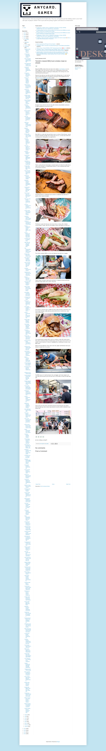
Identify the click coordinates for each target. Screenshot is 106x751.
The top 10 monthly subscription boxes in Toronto (27, 512)
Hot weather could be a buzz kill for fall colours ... (28, 294)
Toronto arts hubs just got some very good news (28, 337)
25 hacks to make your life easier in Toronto (27, 75)
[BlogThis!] (53, 443)
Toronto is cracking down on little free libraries (28, 218)
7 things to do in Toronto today (28, 670)
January (26, 726)
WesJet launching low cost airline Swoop (28, 279)
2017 (25, 38)
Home (53, 484)
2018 (25, 36)
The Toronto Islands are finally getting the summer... (28, 387)
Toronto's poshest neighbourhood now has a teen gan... (28, 641)
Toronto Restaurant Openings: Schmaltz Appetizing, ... (28, 665)
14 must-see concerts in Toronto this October (27, 55)
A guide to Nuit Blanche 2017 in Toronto (27, 51)
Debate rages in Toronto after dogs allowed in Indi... (28, 383)
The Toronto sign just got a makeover (28, 646)
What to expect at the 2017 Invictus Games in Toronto (27, 700)
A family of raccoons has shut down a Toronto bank (28, 223)
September (27, 46)
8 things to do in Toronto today (28, 373)
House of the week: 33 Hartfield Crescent (27, 321)
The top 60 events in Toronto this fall (27, 467)
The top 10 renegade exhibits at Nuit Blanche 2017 (28, 91)
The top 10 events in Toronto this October (27, 177)
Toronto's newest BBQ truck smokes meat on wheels (28, 461)
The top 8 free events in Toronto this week (27, 471)
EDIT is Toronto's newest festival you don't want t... (28, 359)
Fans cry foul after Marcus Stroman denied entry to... (28, 678)
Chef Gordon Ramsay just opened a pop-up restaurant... (27, 353)
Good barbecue (62, 69)
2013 (25, 733)
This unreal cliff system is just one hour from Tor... (28, 559)
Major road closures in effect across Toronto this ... (28, 650)
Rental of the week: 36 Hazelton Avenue (27, 684)
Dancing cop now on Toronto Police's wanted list (27, 593)
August (26, 714)
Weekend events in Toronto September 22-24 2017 (27, 608)
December (27, 39)
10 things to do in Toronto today (27, 298)
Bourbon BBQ (48, 77)
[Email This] (51, 443)
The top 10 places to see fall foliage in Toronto (28, 476)
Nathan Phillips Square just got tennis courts (28, 564)
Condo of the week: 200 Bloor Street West (27, 168)
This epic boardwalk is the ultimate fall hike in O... (28, 118)
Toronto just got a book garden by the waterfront (28, 533)
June (26, 718)
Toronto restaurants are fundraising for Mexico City (27, 315)
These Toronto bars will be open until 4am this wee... (27, 264)
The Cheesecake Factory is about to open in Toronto (28, 250)
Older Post (68, 484)
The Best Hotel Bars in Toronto (27, 583)
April (26, 721)
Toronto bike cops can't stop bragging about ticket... (28, 655)
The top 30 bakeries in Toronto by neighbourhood (28, 481)
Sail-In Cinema (40, 77)
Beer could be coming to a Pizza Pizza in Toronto (27, 673)
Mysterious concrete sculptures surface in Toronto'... (27, 405)
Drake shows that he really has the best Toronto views (28, 426)
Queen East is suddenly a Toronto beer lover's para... (28, 500)
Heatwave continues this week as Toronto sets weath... (28, 451)
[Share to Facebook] (55, 443)
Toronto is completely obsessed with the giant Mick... (28, 332)
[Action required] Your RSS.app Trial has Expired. (46, 44)
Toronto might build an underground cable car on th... (28, 494)
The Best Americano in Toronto (28, 269)
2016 (25, 728)
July (25, 716)
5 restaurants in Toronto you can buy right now (28, 544)
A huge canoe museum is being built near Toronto (28, 598)
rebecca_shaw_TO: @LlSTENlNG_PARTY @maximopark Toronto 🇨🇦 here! (51, 48)
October (26, 44)
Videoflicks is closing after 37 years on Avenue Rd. (27, 163)
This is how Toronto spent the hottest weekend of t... (28, 420)
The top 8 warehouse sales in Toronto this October (27, 147)
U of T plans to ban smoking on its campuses (28, 660)
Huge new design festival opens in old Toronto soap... (28, 124)
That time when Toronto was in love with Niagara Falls (28, 528)
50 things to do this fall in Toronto (27, 490)
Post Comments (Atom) (45, 486)
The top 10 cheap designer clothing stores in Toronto (27, 80)
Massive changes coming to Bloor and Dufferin (27, 130)
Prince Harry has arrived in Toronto (28, 572)
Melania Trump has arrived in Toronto (28, 486)
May (26, 719)
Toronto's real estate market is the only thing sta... (28, 348)
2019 (25, 34)
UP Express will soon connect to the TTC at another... (28, 625)
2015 (25, 730)
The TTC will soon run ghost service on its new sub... (28, 195)
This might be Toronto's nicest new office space (27, 259)
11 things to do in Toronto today (27, 239)
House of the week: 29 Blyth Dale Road (27, 603)
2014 (25, 732)
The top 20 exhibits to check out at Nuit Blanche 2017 (28, 392)
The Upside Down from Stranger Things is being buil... (27, 326)
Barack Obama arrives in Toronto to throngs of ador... (27, 112)
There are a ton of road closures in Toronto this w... (28, 201)
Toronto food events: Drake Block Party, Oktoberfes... (28, 588)
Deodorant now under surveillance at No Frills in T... (28, 342)
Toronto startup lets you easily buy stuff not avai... (27, 710)
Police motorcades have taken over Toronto (28, 431)
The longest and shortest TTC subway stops (28, 64)
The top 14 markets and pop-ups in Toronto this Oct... (27, 303)
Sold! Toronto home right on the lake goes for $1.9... (28, 86)
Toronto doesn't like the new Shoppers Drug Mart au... (28, 620)
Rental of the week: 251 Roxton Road (28, 255)
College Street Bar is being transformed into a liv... (27, 97)
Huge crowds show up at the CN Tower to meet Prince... (28, 288)
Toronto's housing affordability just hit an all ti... (28, 107)
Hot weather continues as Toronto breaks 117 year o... (28, 308)
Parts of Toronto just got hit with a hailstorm (28, 102)
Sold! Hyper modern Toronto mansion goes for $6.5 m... (28, 578)
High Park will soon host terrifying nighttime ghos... (27, 244)
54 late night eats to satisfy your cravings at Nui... (28, 136)
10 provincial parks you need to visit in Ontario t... (28, 523)
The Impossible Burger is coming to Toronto (28, 283)
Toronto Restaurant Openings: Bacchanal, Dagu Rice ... (28, 234)
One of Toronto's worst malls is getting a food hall (28, 60)
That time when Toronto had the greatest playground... (28, 569)
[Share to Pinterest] (57, 443)
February (26, 724)
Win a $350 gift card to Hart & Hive (28, 410)
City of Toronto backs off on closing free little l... (27, 172)
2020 (25, 33)
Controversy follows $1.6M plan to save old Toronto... (28, 695)
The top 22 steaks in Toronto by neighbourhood (28, 69)
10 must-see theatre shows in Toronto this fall (27, 635)
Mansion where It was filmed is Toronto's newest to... (28, 705)
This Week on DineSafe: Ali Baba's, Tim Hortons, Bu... (28, 446)
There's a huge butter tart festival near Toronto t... (27, 548)
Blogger (58, 741)
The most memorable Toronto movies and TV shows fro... (27, 506)
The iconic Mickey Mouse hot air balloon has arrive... (28, 415)
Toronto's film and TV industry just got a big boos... (27, 189)
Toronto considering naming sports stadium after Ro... (28, 228)
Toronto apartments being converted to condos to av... (27, 399)
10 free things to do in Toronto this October (28, 364)
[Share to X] (54, 443)
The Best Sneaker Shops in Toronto (27, 436)
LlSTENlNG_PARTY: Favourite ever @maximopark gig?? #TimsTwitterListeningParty (52, 45)
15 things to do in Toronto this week (27, 456)
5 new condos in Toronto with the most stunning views (28, 377)
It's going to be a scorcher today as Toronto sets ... (28, 368)
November (27, 42)
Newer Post (38, 484)
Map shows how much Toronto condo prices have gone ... (28, 630)
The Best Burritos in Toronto (27, 152)
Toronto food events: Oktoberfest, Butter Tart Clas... (27, 157)
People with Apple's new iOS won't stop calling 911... (27, 689)
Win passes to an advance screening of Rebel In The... (27, 538)
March (26, 723)
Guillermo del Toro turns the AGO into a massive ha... (28, 274)
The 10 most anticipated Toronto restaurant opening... (27, 441)
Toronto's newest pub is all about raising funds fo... (28, 206)
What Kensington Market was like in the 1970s (27, 518)
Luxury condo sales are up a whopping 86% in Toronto (27, 212)
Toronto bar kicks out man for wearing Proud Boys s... (28, 614)
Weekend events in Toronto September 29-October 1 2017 (28, 183)
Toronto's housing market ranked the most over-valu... (27, 141)
